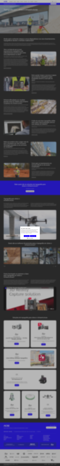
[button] (30, 238)
